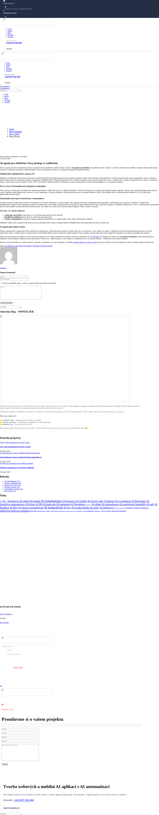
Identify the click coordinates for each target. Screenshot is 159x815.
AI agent (24, 501)
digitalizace (129, 508)
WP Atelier (96, 237)
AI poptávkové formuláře (132, 504)
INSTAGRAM (47, 246)
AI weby (94, 507)
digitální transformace (141, 508)
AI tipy (67, 507)
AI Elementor (139, 501)
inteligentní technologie (58, 511)
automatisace (122, 508)
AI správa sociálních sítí (31, 507)
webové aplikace (106, 511)
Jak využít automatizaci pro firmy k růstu (15, 447)
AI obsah (96, 504)
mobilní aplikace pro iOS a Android (85, 242)
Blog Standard (15, 131)
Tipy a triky (14, 134)
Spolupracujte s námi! (10, 13)
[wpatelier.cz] (5, 86)
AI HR (38, 504)
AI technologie (53, 507)
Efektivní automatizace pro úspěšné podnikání (17, 468)
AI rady (150, 504)
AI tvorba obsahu (80, 507)
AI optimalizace (110, 504)
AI (1, 501)
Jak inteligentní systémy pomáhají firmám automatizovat (20, 457)
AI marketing (63, 504)
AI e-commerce (123, 501)
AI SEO (14, 507)
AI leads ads (49, 504)
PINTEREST (28, 246)
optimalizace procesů (71, 511)
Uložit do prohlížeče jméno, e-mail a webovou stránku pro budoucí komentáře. (29, 283)
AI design (109, 501)
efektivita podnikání (20, 511)
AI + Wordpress (10, 501)
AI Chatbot (81, 501)
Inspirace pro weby (12, 485)
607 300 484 (4, 623)
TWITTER (19, 246)
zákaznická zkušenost (118, 511)
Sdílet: (2, 246)
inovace (33, 511)
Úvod (11, 129)
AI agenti (35, 501)
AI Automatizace (51, 501)
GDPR (9, 650)
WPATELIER (18, 667)
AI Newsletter (78, 504)
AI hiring (30, 504)
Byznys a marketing (13, 483)
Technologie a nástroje (13, 489)
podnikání (90, 511)
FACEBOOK (10, 246)
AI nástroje (88, 504)
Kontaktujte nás (7, 646)
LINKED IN (37, 246)
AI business (69, 501)
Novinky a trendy (12, 487)
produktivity (97, 511)
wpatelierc (3, 268)
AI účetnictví (107, 507)
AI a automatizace (12, 481)
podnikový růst (80, 511)
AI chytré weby (95, 501)
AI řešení (116, 508)
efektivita (5, 510)
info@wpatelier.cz (8, 3)
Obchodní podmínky (14, 654)
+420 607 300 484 (14, 43)
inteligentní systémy (43, 511)
